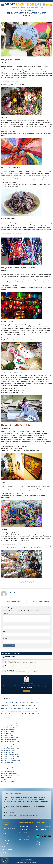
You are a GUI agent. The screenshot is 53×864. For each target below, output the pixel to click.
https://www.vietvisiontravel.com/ (9, 737)
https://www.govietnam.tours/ (8, 729)
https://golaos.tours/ (6, 733)
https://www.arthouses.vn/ (7, 762)
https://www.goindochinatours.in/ (9, 725)
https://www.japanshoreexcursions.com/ (11, 724)
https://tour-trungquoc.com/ (8, 781)
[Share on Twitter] (25, 582)
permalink (41, 587)
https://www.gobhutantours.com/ (9, 743)
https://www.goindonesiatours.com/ (10, 741)
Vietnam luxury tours (6, 777)
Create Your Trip (23, 826)
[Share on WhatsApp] (20, 582)
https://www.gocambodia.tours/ (9, 731)
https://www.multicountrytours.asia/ (10, 775)
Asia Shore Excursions (26, 533)
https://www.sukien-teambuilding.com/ (10, 754)
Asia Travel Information (43, 826)
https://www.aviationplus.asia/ (8, 766)
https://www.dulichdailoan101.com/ (10, 758)
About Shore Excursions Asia (8, 829)
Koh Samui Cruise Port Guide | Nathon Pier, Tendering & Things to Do (19, 708)
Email (4, 631)
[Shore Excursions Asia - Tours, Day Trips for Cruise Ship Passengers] (25, 5)
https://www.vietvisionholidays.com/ (10, 748)
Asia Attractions (42, 829)
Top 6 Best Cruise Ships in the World (12, 601)
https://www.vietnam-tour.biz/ (8, 739)
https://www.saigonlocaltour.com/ (9, 773)
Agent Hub (5, 843)
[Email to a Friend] (28, 582)
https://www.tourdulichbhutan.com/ (10, 756)
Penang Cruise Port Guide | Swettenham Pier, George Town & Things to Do (20, 713)
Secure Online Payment (25, 836)
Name (4, 624)
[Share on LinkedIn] (33, 582)
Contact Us (6, 846)
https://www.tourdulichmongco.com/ (10, 769)
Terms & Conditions (24, 839)
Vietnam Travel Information (26, 10)
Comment (5, 613)
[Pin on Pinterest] (30, 582)
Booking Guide (23, 829)
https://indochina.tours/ (7, 735)
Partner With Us (7, 840)
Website (5, 638)
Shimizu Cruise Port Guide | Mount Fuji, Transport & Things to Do (18, 705)
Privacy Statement (7, 849)
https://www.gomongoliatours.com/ (10, 768)
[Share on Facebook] (22, 582)
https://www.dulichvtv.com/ (8, 750)
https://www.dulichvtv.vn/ (7, 752)
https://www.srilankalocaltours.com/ (10, 745)
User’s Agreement (7, 852)
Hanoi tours (4, 779)
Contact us (26, 690)
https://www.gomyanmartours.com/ (10, 727)
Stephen (35, 19)
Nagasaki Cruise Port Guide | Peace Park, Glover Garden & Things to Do (20, 702)
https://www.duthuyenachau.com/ (9, 722)
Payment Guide (23, 833)
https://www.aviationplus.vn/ (8, 764)
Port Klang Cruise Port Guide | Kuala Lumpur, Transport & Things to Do (19, 711)
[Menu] (2, 5)
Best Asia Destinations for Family (41, 601)
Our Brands (6, 834)
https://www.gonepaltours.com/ (9, 747)
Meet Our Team (7, 837)
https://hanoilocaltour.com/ (7, 771)
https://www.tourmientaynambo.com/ (10, 760)
